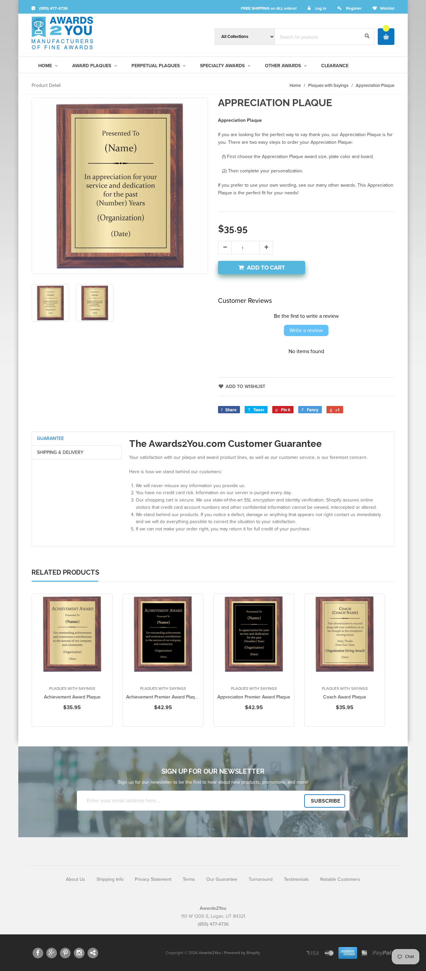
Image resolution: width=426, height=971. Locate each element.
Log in (320, 8)
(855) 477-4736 (53, 8)
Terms (189, 879)
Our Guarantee (221, 879)
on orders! (269, 8)
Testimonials (296, 879)
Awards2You (210, 952)
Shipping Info (110, 879)
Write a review (306, 330)
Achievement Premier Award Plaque (163, 697)
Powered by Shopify (242, 952)
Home (295, 85)
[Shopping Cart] (386, 36)
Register (353, 8)
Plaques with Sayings (328, 85)
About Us (75, 879)
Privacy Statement (153, 879)
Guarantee (50, 438)
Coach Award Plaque (344, 697)
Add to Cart (266, 267)
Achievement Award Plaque (72, 697)
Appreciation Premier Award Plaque (253, 697)
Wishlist (387, 8)
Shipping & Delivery (60, 452)
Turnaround (261, 879)
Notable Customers (340, 879)
